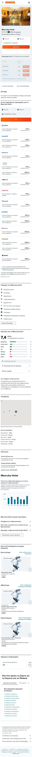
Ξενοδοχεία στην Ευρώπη (22, 749)
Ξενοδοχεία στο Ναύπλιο (10, 709)
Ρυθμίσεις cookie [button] (5, 276)
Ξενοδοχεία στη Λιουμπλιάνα (11, 698)
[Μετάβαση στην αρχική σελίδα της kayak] (10, 2)
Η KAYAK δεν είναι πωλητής (10, 735)
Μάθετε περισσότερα (8, 270)
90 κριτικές (17, 32)
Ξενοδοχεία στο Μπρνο (10, 700)
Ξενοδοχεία (12, 749)
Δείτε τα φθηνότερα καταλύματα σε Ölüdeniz (24, 585)
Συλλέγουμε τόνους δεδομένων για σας (14, 738)
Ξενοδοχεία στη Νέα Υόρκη (11, 696)
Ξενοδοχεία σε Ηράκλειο (10, 694)
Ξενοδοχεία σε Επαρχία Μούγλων (21, 750)
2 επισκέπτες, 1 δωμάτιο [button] (10, 43)
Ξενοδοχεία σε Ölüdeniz (23, 752)
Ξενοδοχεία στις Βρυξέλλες (11, 711)
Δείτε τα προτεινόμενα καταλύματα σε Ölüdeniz (24, 618)
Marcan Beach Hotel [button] (6, 572)
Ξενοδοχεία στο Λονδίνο (10, 713)
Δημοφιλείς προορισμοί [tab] (10, 683)
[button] (2, 2)
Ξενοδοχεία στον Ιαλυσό (10, 715)
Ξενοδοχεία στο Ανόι (9, 705)
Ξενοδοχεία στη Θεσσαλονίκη (12, 707)
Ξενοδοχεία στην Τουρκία (6, 750)
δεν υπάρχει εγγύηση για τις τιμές (9, 731)
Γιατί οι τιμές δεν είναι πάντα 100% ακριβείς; (15, 741)
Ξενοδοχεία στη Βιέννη (10, 702)
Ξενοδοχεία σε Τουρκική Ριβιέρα (9, 752)
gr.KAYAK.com (5, 749)
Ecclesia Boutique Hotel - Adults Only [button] (11, 638)
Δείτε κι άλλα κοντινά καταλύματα (25, 553)
